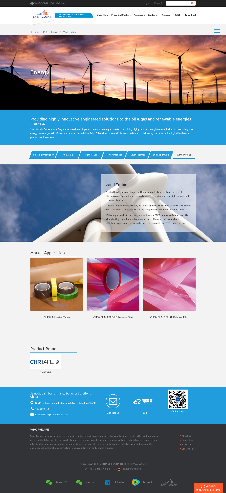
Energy (55, 32)
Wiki (177, 15)
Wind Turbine (70, 32)
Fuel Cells (68, 154)
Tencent (147, 482)
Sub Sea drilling (161, 154)
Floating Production (43, 154)
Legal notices (189, 448)
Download (190, 15)
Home (36, 32)
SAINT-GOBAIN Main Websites (49, 3)
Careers (166, 15)
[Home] (62, 16)
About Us (186, 435)
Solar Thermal (138, 154)
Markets (152, 15)
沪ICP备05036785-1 (135, 463)
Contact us (113, 412)
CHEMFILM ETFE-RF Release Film (113, 317)
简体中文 (158, 3)
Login (146, 3)
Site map (186, 444)
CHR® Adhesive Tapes (57, 317)
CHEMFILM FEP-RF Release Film (169, 317)
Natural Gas (91, 154)
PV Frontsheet (114, 154)
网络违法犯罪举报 (131, 469)
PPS (45, 32)
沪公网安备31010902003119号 (101, 469)
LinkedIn (119, 482)
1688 (144, 412)
